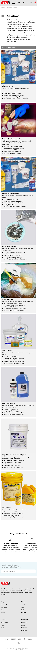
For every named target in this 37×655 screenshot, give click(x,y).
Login (22, 610)
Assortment (24, 605)
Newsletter (24, 622)
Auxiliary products (12, 7)
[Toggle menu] (13, 3)
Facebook (24, 628)
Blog (2, 628)
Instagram (24, 630)
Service (23, 607)
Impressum (4, 610)
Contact (3, 625)
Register (23, 612)
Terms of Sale (5, 605)
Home (3, 7)
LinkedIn (23, 625)
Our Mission (4, 622)
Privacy (3, 612)
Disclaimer (4, 607)
